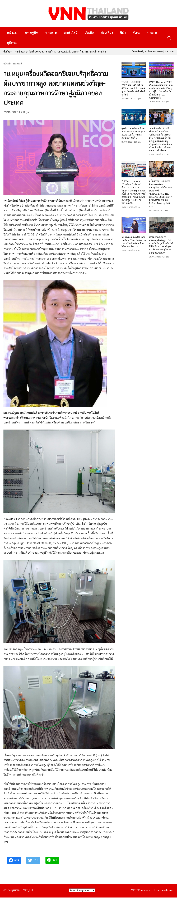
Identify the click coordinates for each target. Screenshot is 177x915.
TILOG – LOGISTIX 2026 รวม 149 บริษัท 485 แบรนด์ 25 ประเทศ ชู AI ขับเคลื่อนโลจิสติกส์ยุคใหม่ (133, 88)
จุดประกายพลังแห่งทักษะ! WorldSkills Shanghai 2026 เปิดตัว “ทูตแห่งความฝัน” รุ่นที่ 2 (133, 133)
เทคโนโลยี (17, 63)
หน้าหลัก (7, 63)
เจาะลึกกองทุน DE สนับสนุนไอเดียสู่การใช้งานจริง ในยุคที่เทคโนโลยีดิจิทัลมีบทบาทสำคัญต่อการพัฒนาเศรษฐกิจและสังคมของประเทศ (161, 245)
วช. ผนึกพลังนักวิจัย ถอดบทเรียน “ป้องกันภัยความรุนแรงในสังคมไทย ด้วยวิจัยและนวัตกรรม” (134, 241)
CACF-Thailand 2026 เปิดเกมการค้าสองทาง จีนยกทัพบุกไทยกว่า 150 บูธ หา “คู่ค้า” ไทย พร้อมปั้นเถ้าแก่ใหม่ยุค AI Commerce (161, 90)
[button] (169, 37)
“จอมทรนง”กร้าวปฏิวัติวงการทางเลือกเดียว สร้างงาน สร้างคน (44, 52)
